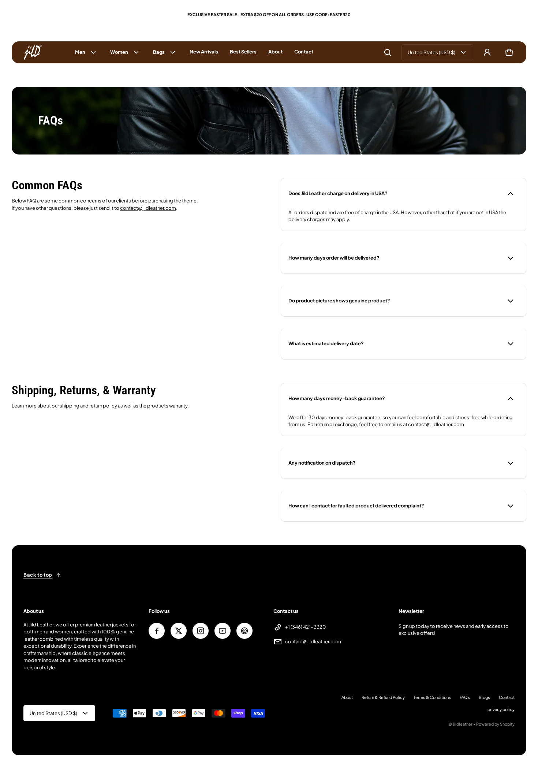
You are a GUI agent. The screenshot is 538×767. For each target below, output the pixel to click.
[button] (388, 52)
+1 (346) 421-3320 (305, 627)
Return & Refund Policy (383, 697)
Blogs (484, 697)
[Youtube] (222, 631)
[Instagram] (201, 631)
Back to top (37, 575)
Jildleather (462, 724)
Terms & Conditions (432, 697)
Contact (507, 697)
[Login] (487, 52)
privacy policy (501, 709)
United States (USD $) (431, 52)
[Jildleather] (33, 52)
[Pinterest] (244, 631)
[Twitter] (179, 631)
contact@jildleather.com (148, 208)
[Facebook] (157, 631)
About (347, 697)
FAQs (465, 697)
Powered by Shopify (495, 724)
